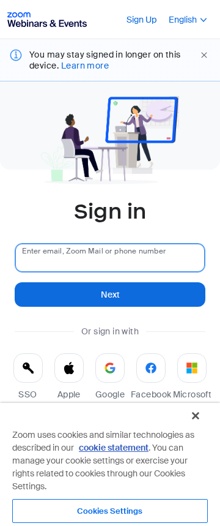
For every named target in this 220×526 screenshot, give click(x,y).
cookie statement (113, 447)
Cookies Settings (109, 511)
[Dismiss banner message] (204, 55)
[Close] (195, 415)
